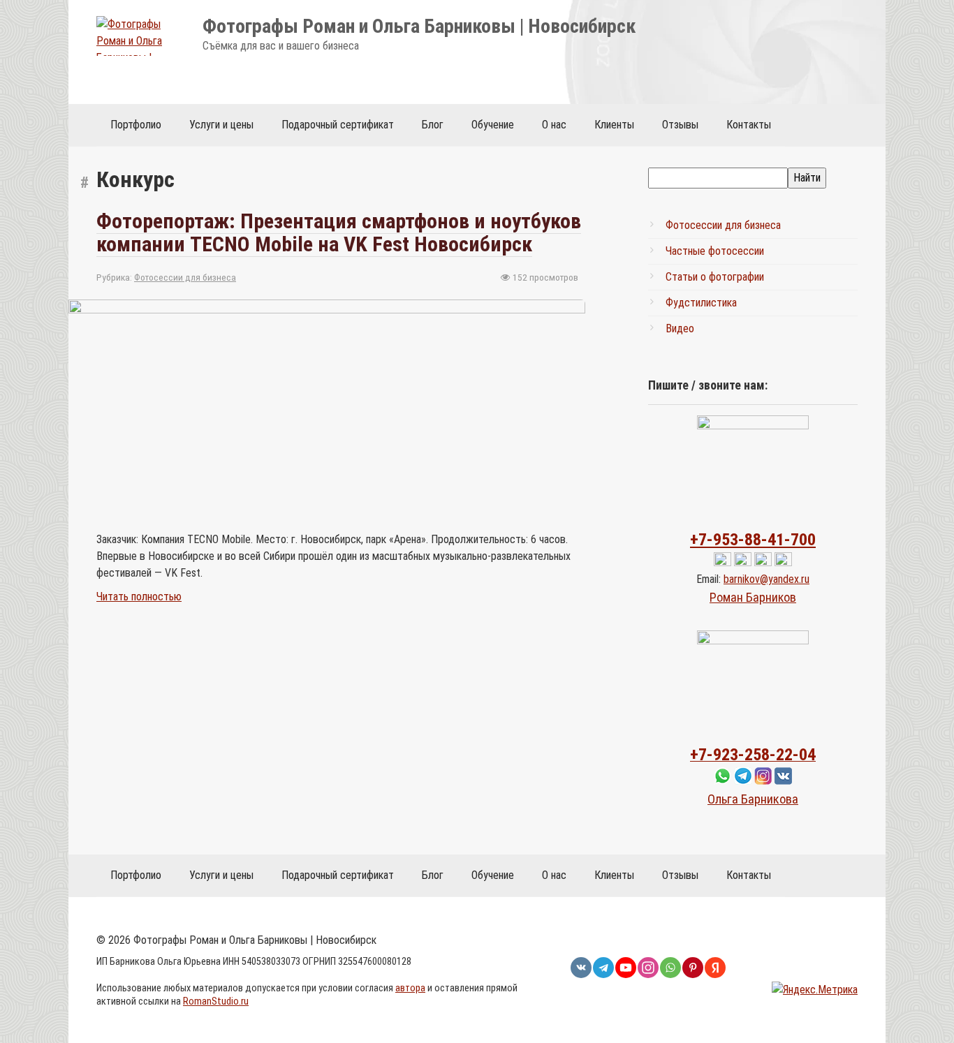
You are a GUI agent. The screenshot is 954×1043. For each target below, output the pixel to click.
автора (410, 988)
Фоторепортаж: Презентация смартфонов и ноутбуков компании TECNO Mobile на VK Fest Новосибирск (338, 232)
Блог (432, 124)
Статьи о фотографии (715, 276)
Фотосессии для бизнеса (185, 277)
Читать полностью (139, 596)
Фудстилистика (701, 302)
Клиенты (614, 124)
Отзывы (680, 124)
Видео (680, 328)
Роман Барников (753, 597)
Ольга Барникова (752, 799)
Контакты (748, 124)
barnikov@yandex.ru (766, 579)
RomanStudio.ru (216, 1001)
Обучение (492, 124)
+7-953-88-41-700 (753, 539)
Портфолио (135, 124)
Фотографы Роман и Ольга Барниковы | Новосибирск (419, 26)
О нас (554, 124)
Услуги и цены (221, 124)
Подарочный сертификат (337, 124)
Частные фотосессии (715, 251)
